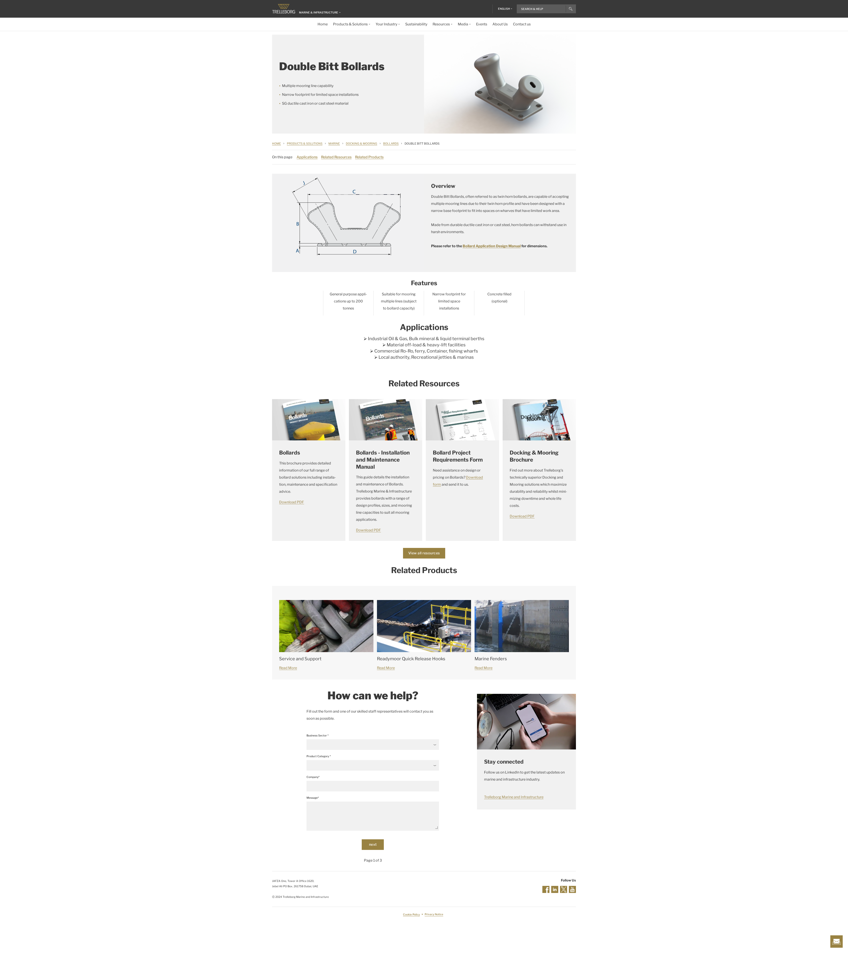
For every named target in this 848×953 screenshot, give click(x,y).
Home (276, 143)
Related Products (369, 157)
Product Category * (319, 756)
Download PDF (291, 502)
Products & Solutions (304, 143)
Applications (307, 157)
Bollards (391, 143)
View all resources (424, 553)
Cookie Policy (411, 914)
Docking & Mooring (361, 143)
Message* (313, 797)
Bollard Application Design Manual (492, 246)
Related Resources (336, 157)
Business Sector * (318, 735)
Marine (334, 143)
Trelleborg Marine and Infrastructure (513, 797)
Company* (313, 777)
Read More (288, 668)
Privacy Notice (434, 914)
